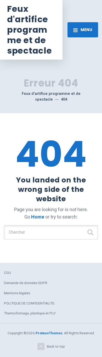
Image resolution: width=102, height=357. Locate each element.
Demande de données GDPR (25, 283)
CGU (7, 272)
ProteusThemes (49, 333)
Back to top (56, 346)
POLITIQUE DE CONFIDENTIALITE (29, 303)
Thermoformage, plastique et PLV (30, 313)
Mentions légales (17, 293)
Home (37, 217)
